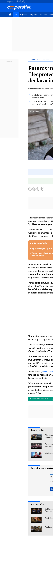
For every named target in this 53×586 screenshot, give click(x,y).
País (15, 14)
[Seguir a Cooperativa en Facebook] (17, 1)
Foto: (32, 111)
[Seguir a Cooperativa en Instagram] (23, 1)
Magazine (23, 14)
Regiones (43, 14)
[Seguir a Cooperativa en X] (20, 1)
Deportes (33, 14)
